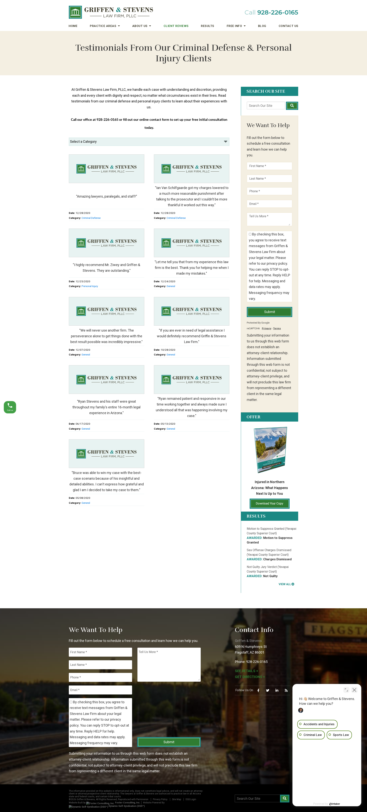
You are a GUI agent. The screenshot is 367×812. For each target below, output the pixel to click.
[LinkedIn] (277, 690)
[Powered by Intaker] (334, 804)
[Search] (292, 106)
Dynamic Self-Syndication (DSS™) (126, 806)
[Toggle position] (346, 690)
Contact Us (288, 26)
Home (73, 26)
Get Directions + (250, 677)
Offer (253, 416)
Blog (262, 26)
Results (207, 26)
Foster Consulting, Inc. (127, 802)
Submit (269, 312)
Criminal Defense (91, 217)
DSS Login (191, 799)
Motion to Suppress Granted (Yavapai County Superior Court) (271, 535)
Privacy (266, 328)
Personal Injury (90, 286)
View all (285, 584)
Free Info (235, 26)
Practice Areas (103, 26)
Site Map (176, 799)
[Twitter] (267, 690)
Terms (277, 328)
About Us (140, 26)
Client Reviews (176, 26)
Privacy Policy (160, 799)
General (171, 286)
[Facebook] (258, 690)
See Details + (246, 671)
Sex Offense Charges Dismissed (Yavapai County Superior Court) (269, 554)
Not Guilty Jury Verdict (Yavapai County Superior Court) (268, 571)
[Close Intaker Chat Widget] (354, 690)
